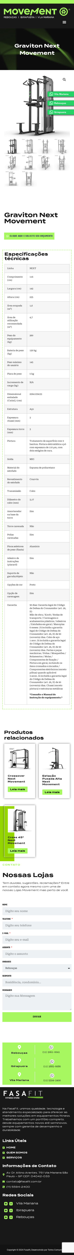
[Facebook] (6, 1203)
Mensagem (7, 990)
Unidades (6, 962)
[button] (64, 22)
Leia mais (17, 789)
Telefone (6, 919)
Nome (4, 905)
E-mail (5, 933)
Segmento (6, 976)
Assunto (6, 947)
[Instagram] (11, 1203)
